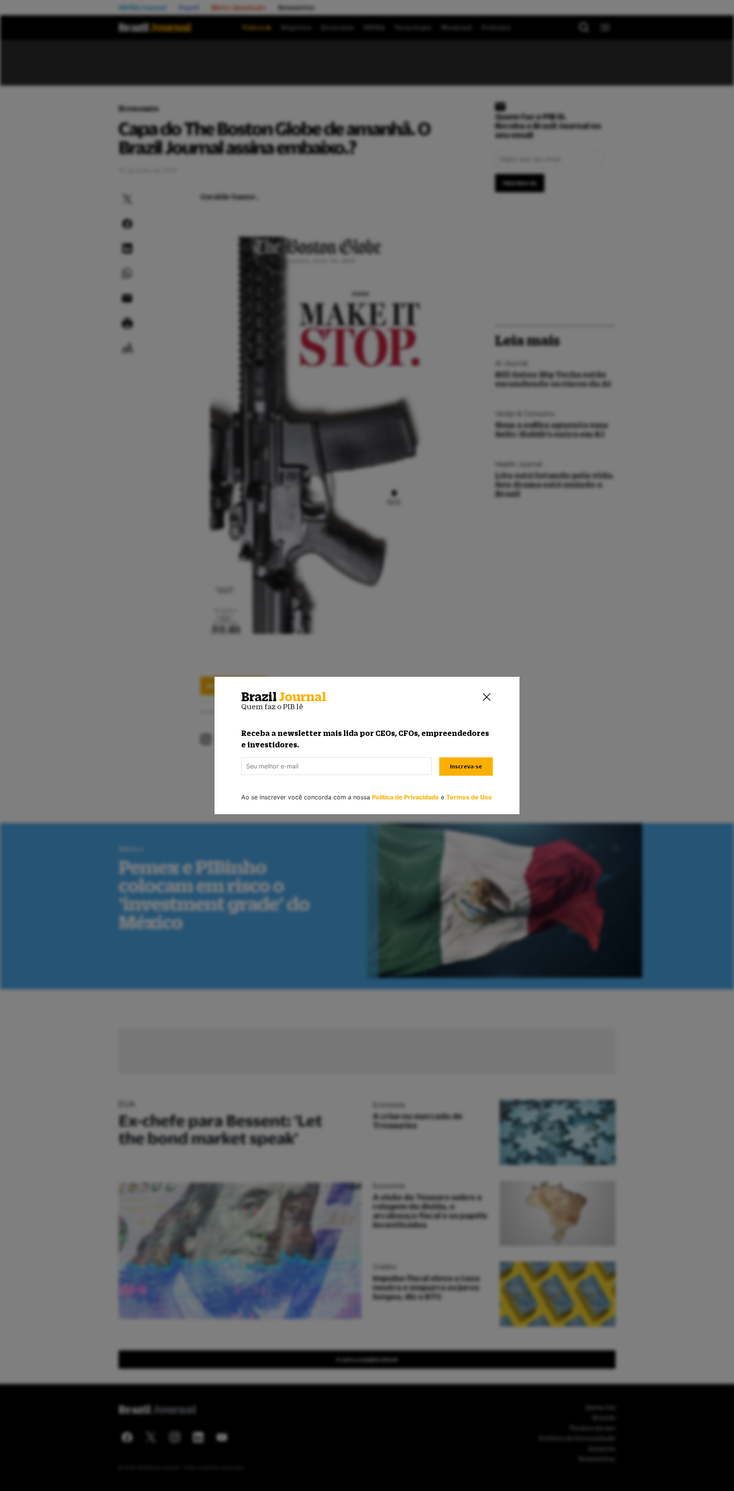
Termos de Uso (469, 797)
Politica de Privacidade (405, 797)
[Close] (487, 697)
